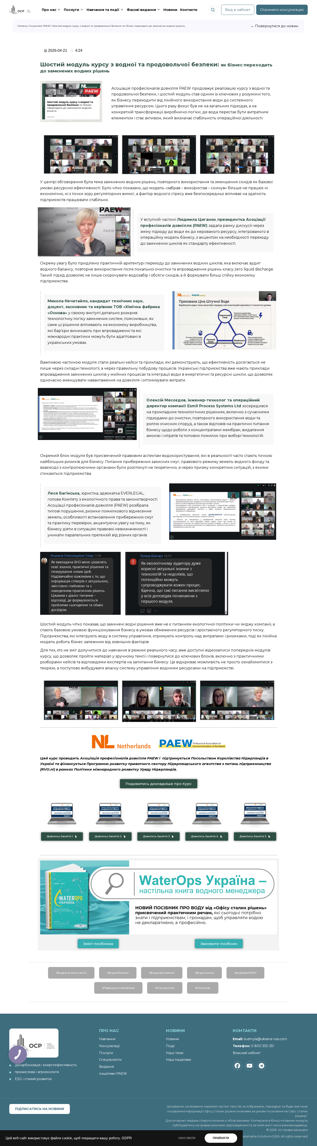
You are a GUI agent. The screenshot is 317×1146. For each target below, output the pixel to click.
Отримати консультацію (282, 9)
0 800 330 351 (262, 1046)
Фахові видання (141, 10)
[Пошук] (212, 9)
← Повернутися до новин (274, 26)
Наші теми (174, 1053)
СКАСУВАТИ (187, 1138)
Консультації (109, 1046)
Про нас (49, 10)
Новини (170, 10)
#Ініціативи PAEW (245, 972)
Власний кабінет (247, 1053)
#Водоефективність (161, 972)
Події (170, 1046)
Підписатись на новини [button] (39, 1109)
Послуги (71, 10)
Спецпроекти (110, 1060)
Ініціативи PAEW (113, 1073)
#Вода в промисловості (71, 972)
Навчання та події (103, 10)
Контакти (188, 10)
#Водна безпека (117, 972)
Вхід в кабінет (237, 9)
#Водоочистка (204, 972)
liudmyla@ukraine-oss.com (265, 1039)
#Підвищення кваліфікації (118, 988)
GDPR (127, 1138)
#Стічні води (202, 988)
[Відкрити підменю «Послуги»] (82, 10)
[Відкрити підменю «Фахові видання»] (159, 10)
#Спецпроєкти (164, 988)
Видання (106, 1067)
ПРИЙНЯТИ (221, 1138)
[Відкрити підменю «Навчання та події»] (122, 10)
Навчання (107, 1039)
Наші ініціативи (178, 1060)
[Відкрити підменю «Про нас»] (59, 10)
